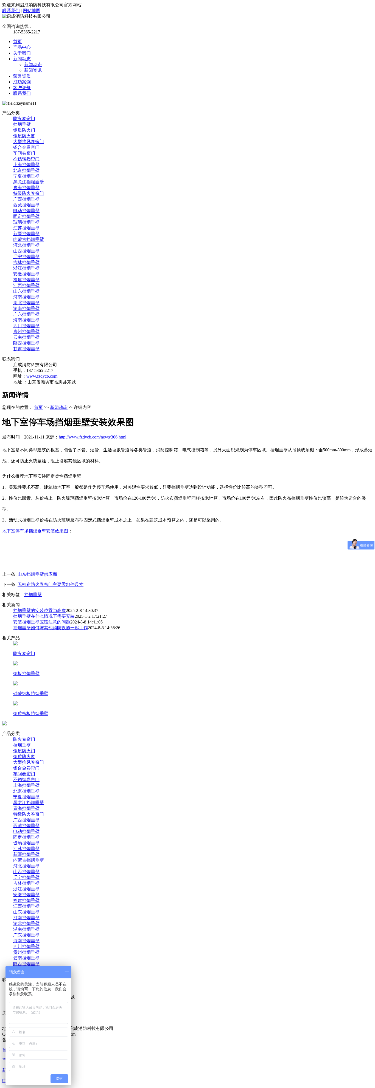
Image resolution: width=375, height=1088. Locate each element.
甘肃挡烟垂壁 (26, 348)
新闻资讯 (33, 70)
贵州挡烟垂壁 (26, 331)
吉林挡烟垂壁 (26, 262)
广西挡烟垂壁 (26, 199)
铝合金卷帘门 (26, 147)
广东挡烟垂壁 (26, 314)
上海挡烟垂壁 (26, 164)
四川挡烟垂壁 (26, 325)
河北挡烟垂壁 (26, 245)
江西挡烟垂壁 (26, 285)
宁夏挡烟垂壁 (26, 176)
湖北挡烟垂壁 (26, 302)
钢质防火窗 (24, 135)
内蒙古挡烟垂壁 (28, 239)
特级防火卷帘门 (28, 193)
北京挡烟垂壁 (26, 170)
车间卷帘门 (24, 153)
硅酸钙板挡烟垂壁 (30, 693)
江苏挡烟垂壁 (26, 228)
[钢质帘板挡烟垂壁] (15, 704)
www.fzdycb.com (41, 376)
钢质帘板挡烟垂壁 (30, 713)
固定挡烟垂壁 (26, 216)
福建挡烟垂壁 (26, 279)
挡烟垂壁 (22, 124)
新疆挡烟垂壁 (26, 233)
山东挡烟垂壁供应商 (37, 574)
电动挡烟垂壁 (26, 210)
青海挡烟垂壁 (26, 187)
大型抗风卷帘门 (28, 141)
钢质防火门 (24, 130)
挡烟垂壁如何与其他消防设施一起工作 (50, 627)
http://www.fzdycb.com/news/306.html (92, 437)
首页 (17, 41)
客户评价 (22, 87)
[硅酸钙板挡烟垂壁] (15, 684)
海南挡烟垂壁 (26, 320)
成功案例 (22, 81)
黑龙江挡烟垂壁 (28, 182)
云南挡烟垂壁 (26, 337)
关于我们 (22, 53)
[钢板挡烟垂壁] (15, 664)
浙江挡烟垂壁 (26, 268)
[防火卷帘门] (15, 644)
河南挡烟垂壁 (26, 297)
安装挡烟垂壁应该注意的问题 (41, 622)
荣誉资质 (22, 76)
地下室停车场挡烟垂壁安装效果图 (35, 531)
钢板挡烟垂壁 (26, 673)
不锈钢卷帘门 (26, 158)
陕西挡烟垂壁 (26, 343)
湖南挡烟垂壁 (26, 308)
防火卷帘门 (24, 118)
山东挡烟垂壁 (26, 291)
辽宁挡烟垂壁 (26, 256)
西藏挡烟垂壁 (26, 205)
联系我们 (11, 10)
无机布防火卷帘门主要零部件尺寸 (50, 584)
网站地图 (31, 10)
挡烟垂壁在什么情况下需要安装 (44, 616)
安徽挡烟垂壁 (26, 274)
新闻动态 (22, 58)
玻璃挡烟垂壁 (26, 222)
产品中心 (22, 47)
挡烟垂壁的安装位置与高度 (39, 610)
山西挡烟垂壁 (26, 251)
